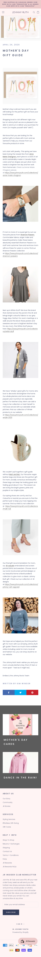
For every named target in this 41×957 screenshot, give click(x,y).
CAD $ (19, 924)
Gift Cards (7, 827)
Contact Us (7, 851)
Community (7, 802)
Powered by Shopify (20, 932)
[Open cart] (38, 12)
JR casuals (10, 566)
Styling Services (9, 819)
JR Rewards (7, 863)
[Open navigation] (3, 12)
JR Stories (6, 806)
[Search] (34, 12)
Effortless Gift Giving (11, 823)
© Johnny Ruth (21, 929)
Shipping (6, 847)
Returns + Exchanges (11, 844)
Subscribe (11, 912)
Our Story (6, 798)
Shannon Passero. (28, 235)
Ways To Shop (8, 840)
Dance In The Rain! (20, 777)
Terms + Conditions (11, 855)
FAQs (5, 859)
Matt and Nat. (14, 474)
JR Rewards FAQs (9, 866)
